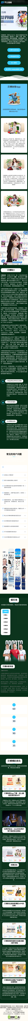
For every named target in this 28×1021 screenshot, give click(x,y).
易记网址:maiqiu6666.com (14, 69)
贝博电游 (6, 629)
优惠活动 (14, 865)
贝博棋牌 (6, 618)
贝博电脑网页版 (14, 56)
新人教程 (14, 63)
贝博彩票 (6, 625)
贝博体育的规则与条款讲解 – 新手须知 (14, 942)
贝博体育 (6, 611)
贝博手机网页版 (14, 50)
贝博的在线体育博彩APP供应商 (14, 904)
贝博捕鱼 (6, 632)
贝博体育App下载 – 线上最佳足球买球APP (14, 794)
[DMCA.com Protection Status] (14, 1017)
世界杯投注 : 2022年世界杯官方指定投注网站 (14, 830)
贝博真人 (6, 615)
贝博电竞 (6, 622)
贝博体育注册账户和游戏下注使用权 (14, 981)
